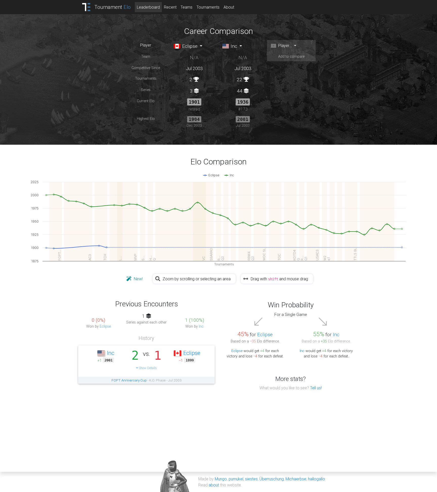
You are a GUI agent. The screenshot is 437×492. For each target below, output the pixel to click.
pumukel (236, 478)
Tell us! (316, 387)
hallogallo (316, 478)
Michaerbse (296, 478)
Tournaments (208, 7)
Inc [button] (233, 46)
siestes (251, 478)
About (229, 7)
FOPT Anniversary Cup (129, 380)
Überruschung (271, 478)
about (214, 484)
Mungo (221, 478)
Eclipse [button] (189, 46)
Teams (186, 7)
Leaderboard (148, 7)
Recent (170, 7)
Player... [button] (284, 45)
